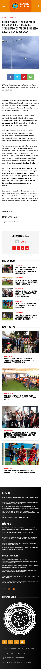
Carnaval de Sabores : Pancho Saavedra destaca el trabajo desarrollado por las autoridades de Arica (26, 294)
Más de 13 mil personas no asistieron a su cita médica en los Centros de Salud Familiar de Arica (20, 516)
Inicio (4, 17)
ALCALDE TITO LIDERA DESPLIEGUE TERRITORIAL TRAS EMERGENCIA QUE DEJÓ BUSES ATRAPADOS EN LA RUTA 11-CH (20, 507)
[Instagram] (18, 248)
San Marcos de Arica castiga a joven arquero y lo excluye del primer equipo (26, 306)
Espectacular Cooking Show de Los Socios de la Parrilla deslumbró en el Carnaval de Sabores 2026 (26, 270)
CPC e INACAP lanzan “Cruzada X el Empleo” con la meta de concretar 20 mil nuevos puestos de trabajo (20, 512)
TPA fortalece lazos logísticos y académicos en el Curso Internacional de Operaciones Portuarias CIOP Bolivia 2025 (20, 576)
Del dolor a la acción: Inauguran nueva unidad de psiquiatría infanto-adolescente (19, 571)
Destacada (19, 265)
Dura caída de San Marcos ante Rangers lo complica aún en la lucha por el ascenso (26, 317)
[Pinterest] (24, 77)
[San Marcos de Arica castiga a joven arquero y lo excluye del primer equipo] (7, 304)
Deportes (18, 301)
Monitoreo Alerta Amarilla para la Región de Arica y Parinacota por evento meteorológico (20, 498)
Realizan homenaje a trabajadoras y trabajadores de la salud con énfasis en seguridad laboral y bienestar (19, 561)
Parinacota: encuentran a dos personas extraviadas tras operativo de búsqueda (20, 503)
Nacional (13, 17)
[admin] (18, 242)
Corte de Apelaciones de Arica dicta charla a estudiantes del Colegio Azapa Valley (26, 282)
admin (23, 241)
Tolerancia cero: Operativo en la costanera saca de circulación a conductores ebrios (20, 566)
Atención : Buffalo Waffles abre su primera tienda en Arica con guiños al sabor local (20, 581)
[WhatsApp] (30, 77)
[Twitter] (17, 77)
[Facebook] (10, 77)
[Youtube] (27, 248)
